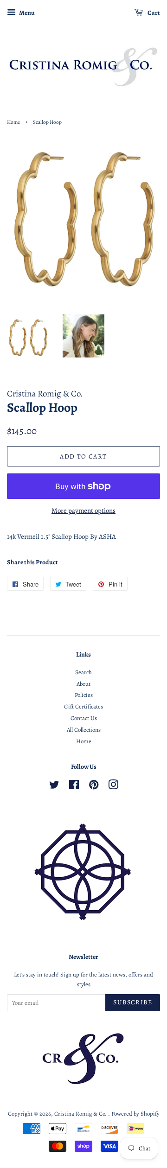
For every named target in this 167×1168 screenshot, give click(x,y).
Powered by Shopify (135, 1113)
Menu (26, 12)
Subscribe (132, 1002)
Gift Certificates (83, 706)
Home (13, 122)
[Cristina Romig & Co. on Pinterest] (94, 787)
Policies (84, 695)
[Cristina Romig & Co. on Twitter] (54, 787)
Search (83, 672)
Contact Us (84, 718)
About (83, 684)
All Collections (84, 730)
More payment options (83, 510)
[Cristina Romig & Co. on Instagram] (113, 787)
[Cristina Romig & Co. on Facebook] (74, 787)
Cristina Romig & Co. (81, 1113)
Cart (153, 12)
